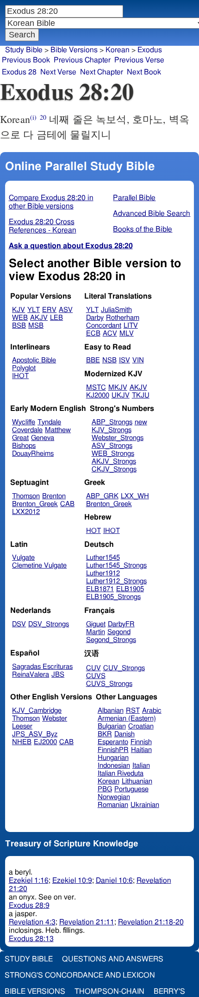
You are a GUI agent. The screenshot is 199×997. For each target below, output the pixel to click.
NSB (109, 360)
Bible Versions (74, 50)
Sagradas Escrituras (42, 666)
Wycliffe (23, 422)
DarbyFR (121, 624)
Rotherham (122, 317)
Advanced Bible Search (151, 213)
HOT (93, 530)
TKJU (140, 395)
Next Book (144, 72)
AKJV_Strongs (114, 461)
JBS (57, 674)
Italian (141, 765)
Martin (95, 632)
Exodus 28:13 (31, 938)
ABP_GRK (102, 496)
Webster (54, 718)
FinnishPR (113, 749)
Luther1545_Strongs (116, 565)
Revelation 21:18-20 (151, 922)
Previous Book (26, 60)
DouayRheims (33, 453)
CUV (93, 668)
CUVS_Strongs (109, 683)
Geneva (42, 437)
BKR (105, 734)
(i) (33, 117)
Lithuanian (137, 781)
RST (133, 710)
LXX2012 (26, 511)
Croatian (141, 726)
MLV (126, 333)
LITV (131, 325)
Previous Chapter (82, 60)
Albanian (111, 710)
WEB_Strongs (113, 453)
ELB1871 (100, 589)
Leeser (22, 726)
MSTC (96, 387)
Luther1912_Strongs (116, 581)
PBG (105, 789)
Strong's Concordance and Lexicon (80, 975)
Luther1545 (103, 557)
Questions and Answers (112, 959)
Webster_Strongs (117, 437)
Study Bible (24, 50)
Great (20, 437)
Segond (119, 632)
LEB (56, 317)
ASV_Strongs (112, 445)
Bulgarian (112, 726)
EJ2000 (45, 742)
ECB (93, 333)
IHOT (20, 376)
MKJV (117, 387)
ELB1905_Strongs (113, 596)
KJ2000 (97, 395)
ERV (49, 309)
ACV (110, 333)
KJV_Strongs (111, 430)
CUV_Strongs (124, 668)
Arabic (152, 710)
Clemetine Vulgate (39, 565)
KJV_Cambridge (37, 710)
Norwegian (114, 797)
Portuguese (131, 789)
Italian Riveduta (120, 773)
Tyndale (49, 422)
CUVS (96, 676)
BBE (93, 360)
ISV (124, 360)
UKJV (121, 395)
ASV (66, 309)
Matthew (58, 430)
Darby (95, 317)
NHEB (21, 742)
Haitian (141, 749)
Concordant (103, 325)
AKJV (39, 317)
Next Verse (58, 72)
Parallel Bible (134, 198)
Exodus (149, 50)
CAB (67, 504)
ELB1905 (130, 589)
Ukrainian (145, 804)
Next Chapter (101, 72)
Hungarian (113, 757)
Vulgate (23, 557)
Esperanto (113, 742)
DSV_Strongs (48, 624)
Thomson (26, 496)
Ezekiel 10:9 (72, 880)
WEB (20, 317)
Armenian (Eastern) (127, 718)
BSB (19, 325)
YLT (33, 309)
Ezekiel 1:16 (29, 880)
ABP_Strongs (112, 422)
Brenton (54, 496)
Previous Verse (139, 60)
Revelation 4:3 (32, 922)
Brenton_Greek (35, 504)
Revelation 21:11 (86, 922)
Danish (124, 734)
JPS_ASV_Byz (34, 734)
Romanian (113, 804)
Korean (118, 50)
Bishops (24, 445)
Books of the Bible (142, 229)
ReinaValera (30, 674)
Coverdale (27, 430)
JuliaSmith (116, 309)
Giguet (96, 624)
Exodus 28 (19, 72)
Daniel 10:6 (114, 880)
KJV (18, 309)
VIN (138, 360)
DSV (19, 624)
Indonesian (114, 765)
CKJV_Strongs (114, 469)
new (141, 422)
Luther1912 (103, 573)
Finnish (141, 742)
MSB (36, 325)
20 (43, 117)
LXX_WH (135, 496)
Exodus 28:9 (29, 905)
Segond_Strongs (111, 639)
